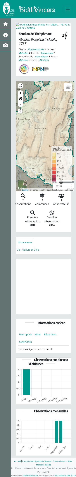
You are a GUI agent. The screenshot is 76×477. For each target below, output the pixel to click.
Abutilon (44, 60)
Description (25, 334)
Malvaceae (47, 53)
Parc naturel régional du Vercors (36, 461)
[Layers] (68, 87)
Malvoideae (41, 56)
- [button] (21, 104)
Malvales (23, 53)
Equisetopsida (36, 49)
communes (25, 242)
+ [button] (21, 93)
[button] (20, 98)
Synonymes (25, 341)
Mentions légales (43, 465)
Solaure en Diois (30, 249)
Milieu (38, 334)
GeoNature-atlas (30, 475)
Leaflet (25, 189)
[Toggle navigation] (68, 9)
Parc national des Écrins (65, 475)
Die (18, 249)
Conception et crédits (62, 461)
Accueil (17, 461)
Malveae (23, 60)
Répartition (50, 334)
